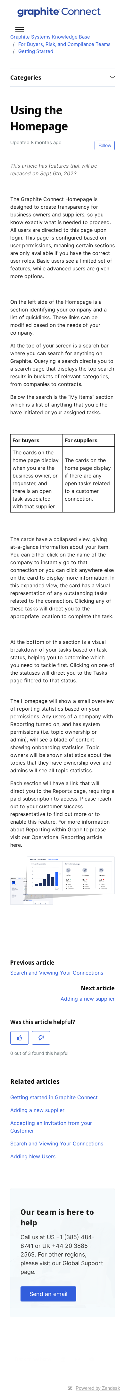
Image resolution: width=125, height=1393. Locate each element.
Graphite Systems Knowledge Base (50, 37)
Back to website (33, 1359)
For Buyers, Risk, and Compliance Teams (64, 44)
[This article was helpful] (19, 1038)
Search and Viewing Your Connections (56, 972)
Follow (104, 145)
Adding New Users (32, 1156)
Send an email (48, 1294)
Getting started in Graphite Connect (54, 1097)
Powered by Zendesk (98, 1388)
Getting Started (35, 51)
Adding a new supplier (88, 998)
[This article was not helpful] (41, 1038)
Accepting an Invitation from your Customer (51, 1127)
